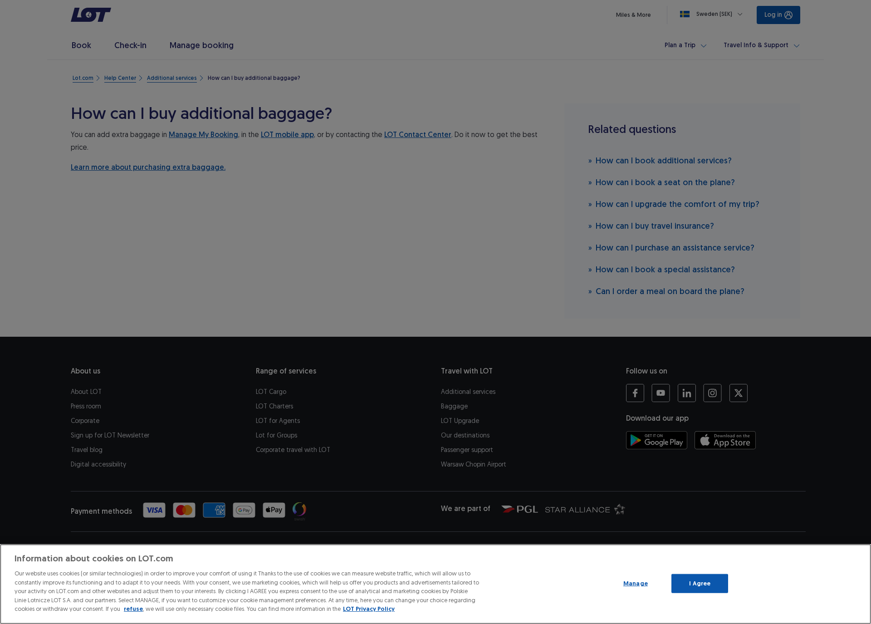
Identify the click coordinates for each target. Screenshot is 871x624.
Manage (635, 583)
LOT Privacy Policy (369, 608)
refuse (133, 608)
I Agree (699, 583)
